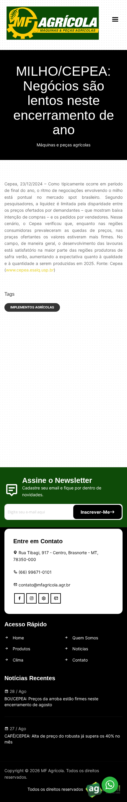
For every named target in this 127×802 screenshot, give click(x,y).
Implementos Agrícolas (32, 307)
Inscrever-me (95, 512)
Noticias (79, 648)
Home (18, 637)
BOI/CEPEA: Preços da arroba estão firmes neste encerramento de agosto (51, 701)
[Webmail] (56, 598)
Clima (17, 659)
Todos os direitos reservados (55, 789)
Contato (79, 659)
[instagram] (31, 598)
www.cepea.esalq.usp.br (30, 269)
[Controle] (43, 598)
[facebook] (19, 598)
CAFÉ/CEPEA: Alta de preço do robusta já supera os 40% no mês (62, 738)
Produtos (21, 648)
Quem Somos (84, 637)
